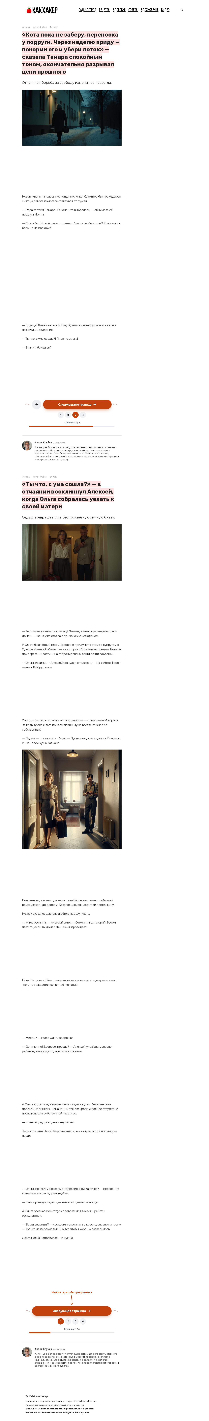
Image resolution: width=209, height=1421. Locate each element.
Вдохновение (149, 10)
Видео (165, 10)
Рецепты (104, 10)
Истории (26, 27)
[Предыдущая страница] (36, 404)
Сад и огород (87, 10)
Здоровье (119, 10)
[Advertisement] (72, 170)
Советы (133, 10)
